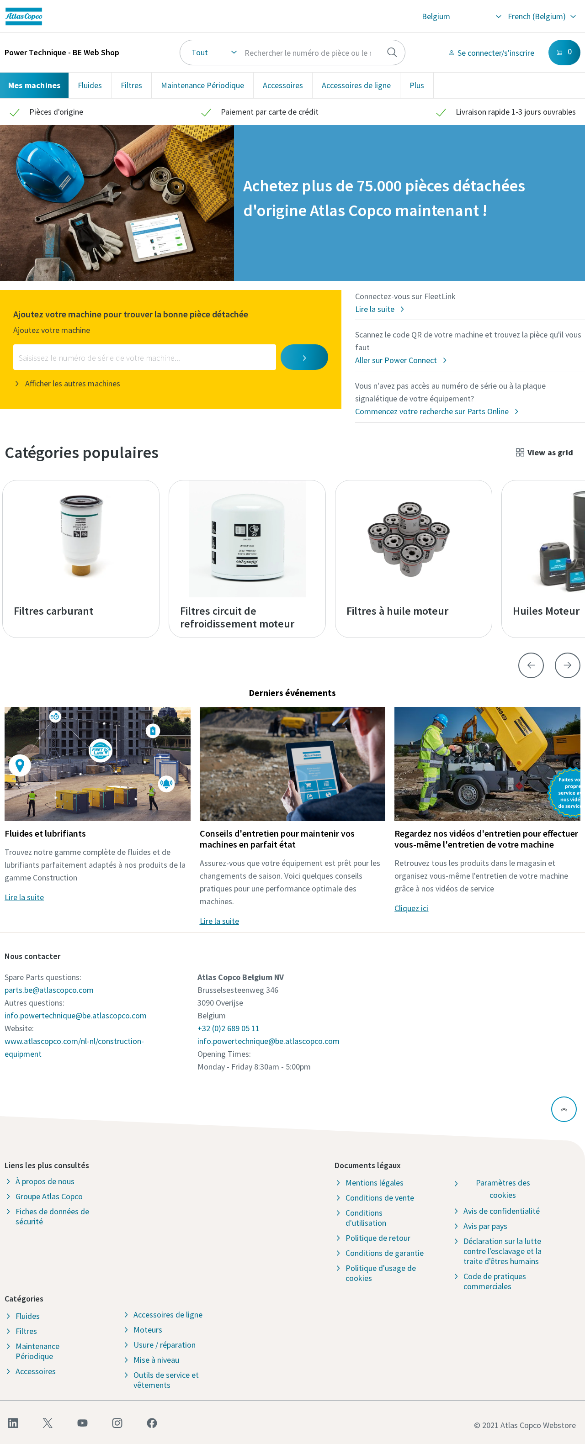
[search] (392, 52)
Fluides (90, 85)
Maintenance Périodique (202, 85)
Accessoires (283, 85)
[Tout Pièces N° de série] (292, 52)
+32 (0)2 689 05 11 (228, 1028)
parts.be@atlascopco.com (49, 990)
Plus (417, 85)
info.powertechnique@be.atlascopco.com (76, 1015)
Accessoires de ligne (356, 85)
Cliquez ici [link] (411, 908)
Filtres (131, 85)
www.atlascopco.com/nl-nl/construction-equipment (74, 1047)
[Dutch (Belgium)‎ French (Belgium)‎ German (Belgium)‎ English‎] (541, 16)
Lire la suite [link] (24, 897)
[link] (117, 16)
